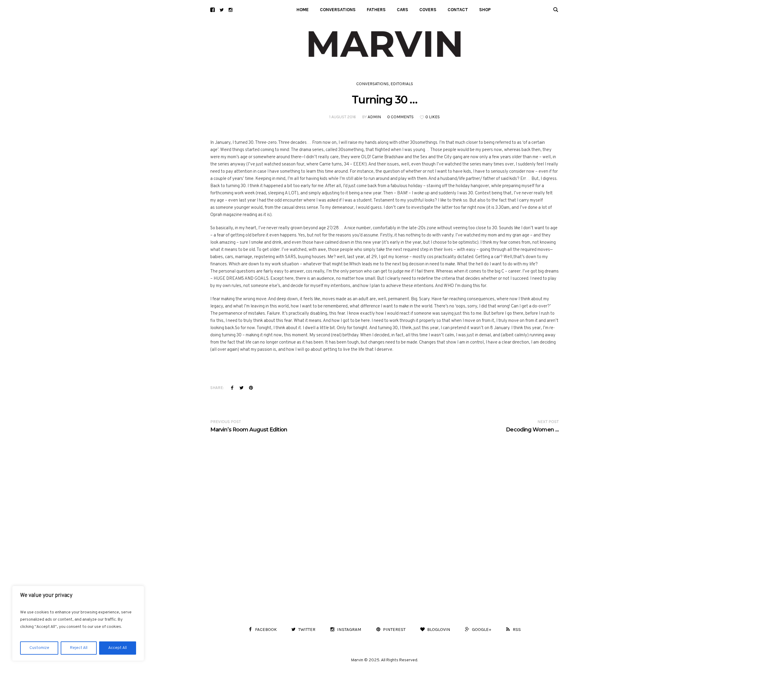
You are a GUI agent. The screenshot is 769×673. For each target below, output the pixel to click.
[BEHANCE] (212, 10)
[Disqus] (384, 508)
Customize (39, 647)
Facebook (232, 387)
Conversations (372, 83)
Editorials (402, 83)
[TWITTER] (221, 10)
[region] (78, 623)
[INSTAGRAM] (230, 10)
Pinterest (251, 387)
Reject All (78, 647)
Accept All (117, 647)
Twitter (242, 387)
